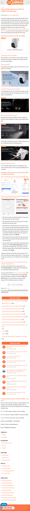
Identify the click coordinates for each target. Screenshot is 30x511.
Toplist (3, 333)
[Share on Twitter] (14, 285)
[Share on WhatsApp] (9, 285)
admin (17, 15)
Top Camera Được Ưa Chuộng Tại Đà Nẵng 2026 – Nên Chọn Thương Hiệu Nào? (16, 370)
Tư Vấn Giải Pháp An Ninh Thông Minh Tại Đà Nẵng (14, 336)
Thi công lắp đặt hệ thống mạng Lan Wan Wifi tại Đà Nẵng (14, 325)
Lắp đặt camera (6, 466)
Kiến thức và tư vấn (6, 303)
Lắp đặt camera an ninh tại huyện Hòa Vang (12, 306)
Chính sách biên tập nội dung (9, 500)
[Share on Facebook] (11, 285)
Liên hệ (4, 434)
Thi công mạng (5, 473)
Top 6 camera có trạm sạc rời (13, 356)
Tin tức (2, 7)
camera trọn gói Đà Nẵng (20, 273)
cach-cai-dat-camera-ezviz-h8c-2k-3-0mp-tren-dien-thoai (14, 291)
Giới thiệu (4, 437)
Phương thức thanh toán (8, 487)
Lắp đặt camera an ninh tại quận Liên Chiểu (12, 314)
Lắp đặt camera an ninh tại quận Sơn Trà (12, 319)
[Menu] (2, 2)
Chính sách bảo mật (7, 480)
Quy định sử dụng (6, 490)
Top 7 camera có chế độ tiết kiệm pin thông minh (17, 376)
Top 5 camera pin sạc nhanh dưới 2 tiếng (16, 392)
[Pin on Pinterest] (19, 285)
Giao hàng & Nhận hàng (7, 485)
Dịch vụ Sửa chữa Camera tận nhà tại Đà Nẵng (13, 300)
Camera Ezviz (5, 457)
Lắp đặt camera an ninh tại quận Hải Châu (12, 311)
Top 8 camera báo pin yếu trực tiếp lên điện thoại (17, 387)
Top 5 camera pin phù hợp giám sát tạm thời (17, 365)
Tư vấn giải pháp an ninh (8, 471)
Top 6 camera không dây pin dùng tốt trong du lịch (17, 382)
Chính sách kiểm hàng (7, 495)
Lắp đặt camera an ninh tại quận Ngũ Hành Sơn (13, 316)
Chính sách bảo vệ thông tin (9, 497)
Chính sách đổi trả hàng (8, 492)
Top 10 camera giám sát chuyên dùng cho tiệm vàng (16, 346)
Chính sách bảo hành (7, 483)
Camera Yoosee (6, 460)
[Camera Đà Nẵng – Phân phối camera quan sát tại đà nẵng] (15, 2)
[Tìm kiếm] (28, 2)
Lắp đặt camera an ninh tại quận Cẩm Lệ (12, 308)
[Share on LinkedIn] (21, 285)
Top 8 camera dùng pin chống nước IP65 (16, 360)
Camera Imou (5, 455)
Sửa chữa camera (6, 468)
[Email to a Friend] (16, 285)
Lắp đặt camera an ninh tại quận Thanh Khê (12, 322)
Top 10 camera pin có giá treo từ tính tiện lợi (17, 351)
